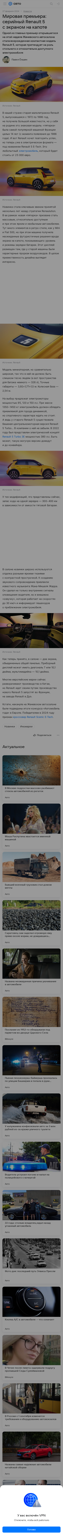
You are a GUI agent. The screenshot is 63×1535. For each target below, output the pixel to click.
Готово (31, 1529)
